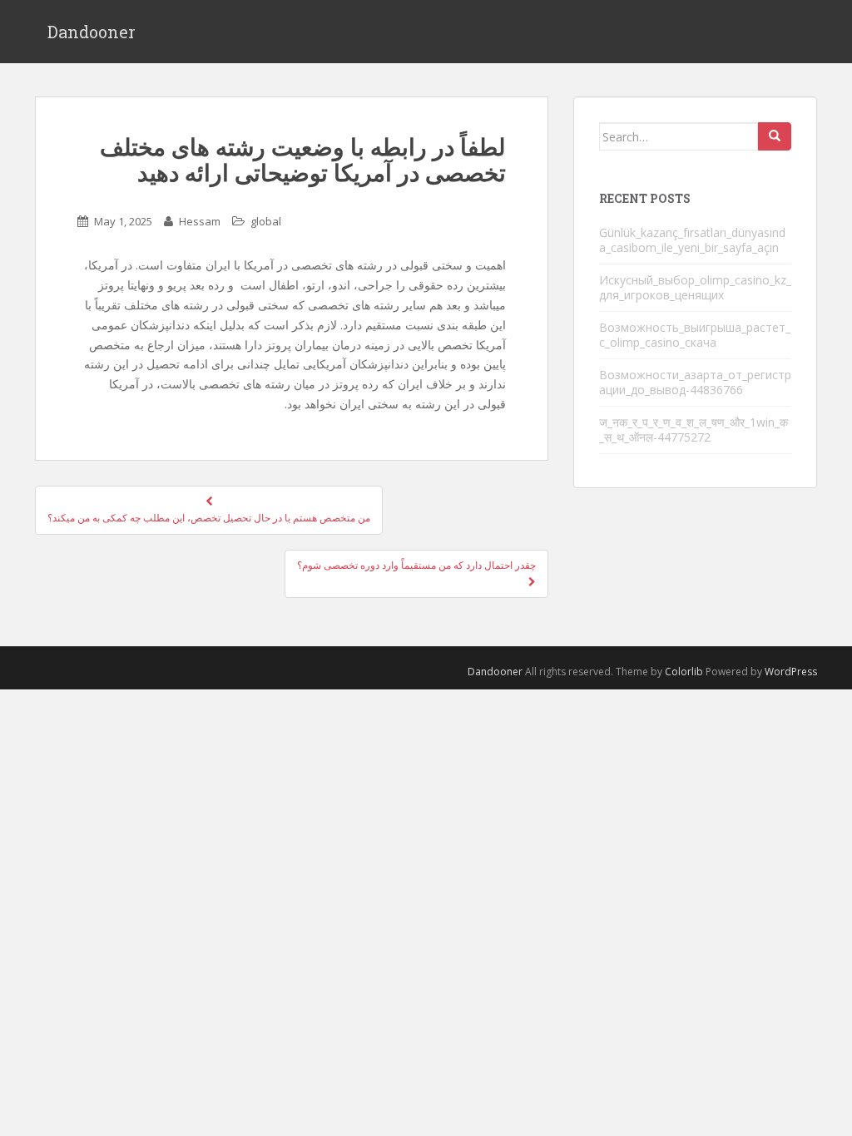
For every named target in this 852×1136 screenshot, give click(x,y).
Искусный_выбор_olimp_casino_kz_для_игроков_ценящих (695, 287)
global (265, 221)
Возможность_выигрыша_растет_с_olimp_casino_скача (694, 334)
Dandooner (91, 31)
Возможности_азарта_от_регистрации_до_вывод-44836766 (695, 382)
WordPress (791, 671)
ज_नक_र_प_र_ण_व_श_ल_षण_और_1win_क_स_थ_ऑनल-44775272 (693, 429)
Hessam (199, 221)
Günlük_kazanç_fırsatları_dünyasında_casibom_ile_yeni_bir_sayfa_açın (692, 240)
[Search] (774, 136)
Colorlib (684, 671)
